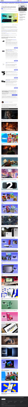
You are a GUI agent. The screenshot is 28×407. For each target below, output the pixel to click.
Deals (2, 8)
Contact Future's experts (10, 401)
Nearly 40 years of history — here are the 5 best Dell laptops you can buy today (23, 12)
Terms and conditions (4, 401)
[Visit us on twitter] (18, 0)
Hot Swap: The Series (17, 3)
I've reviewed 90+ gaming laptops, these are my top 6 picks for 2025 (22, 17)
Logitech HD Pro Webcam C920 (8, 33)
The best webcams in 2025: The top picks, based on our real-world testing (23, 15)
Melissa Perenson (5, 8)
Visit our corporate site (21, 397)
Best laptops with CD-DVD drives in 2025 (22, 19)
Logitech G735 (13, 30)
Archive (14, 402)
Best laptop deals (22, 3)
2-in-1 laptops (6, 3)
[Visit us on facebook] (17, 0)
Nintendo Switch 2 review (11, 3)
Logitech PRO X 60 (4, 31)
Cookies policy (21, 401)
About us (8, 402)
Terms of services (8, 96)
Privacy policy (15, 401)
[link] (3, 41)
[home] (1, 2)
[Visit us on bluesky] (19, 0)
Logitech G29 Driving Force (7, 29)
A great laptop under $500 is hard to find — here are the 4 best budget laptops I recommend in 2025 (23, 9)
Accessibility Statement (4, 402)
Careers (21, 402)
